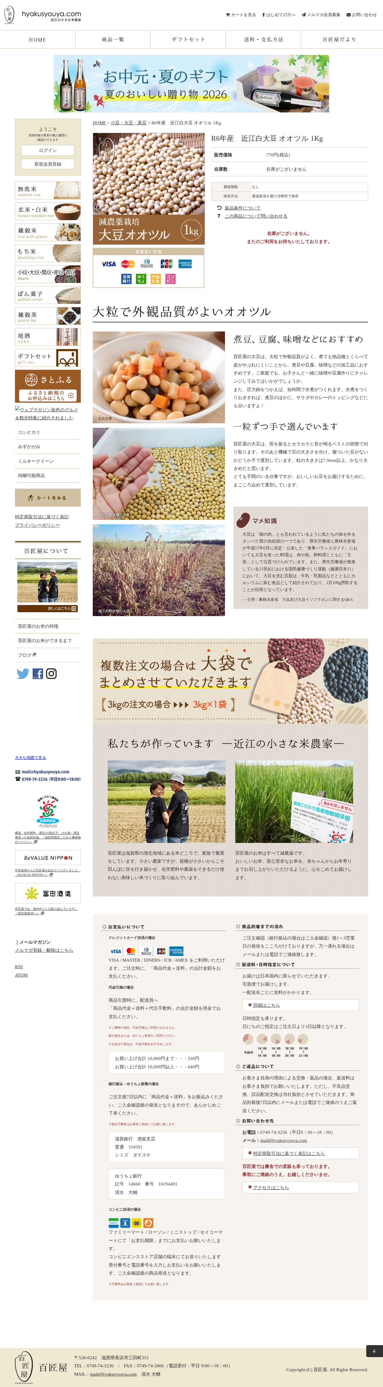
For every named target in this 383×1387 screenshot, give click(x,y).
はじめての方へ (280, 15)
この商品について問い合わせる (256, 216)
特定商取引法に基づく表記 (42, 516)
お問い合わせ (364, 15)
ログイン (48, 150)
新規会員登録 (47, 163)
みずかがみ (29, 446)
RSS (19, 966)
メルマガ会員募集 (323, 15)
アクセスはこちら (271, 1187)
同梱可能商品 (31, 475)
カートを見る (243, 15)
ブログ (25, 655)
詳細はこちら (266, 1005)
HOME (99, 122)
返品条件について (243, 207)
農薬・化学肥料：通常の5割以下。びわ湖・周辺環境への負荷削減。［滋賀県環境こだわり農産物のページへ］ (48, 837)
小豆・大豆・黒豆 (129, 122)
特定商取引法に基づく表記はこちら (289, 1153)
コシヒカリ (29, 432)
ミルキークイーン (36, 461)
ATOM (21, 974)
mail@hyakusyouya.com (283, 1140)
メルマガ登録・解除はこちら (44, 950)
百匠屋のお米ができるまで (45, 640)
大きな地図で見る (30, 758)
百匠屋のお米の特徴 (38, 626)
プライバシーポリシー (37, 525)
